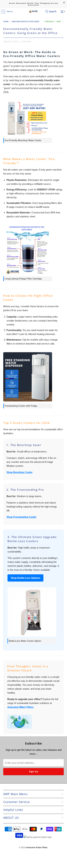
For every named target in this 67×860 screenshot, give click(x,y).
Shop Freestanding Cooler (21, 517)
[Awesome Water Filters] (33, 11)
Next (59, 22)
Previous (49, 22)
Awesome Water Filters (20, 707)
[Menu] (1, 11)
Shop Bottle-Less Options (25, 577)
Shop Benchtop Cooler (20, 472)
